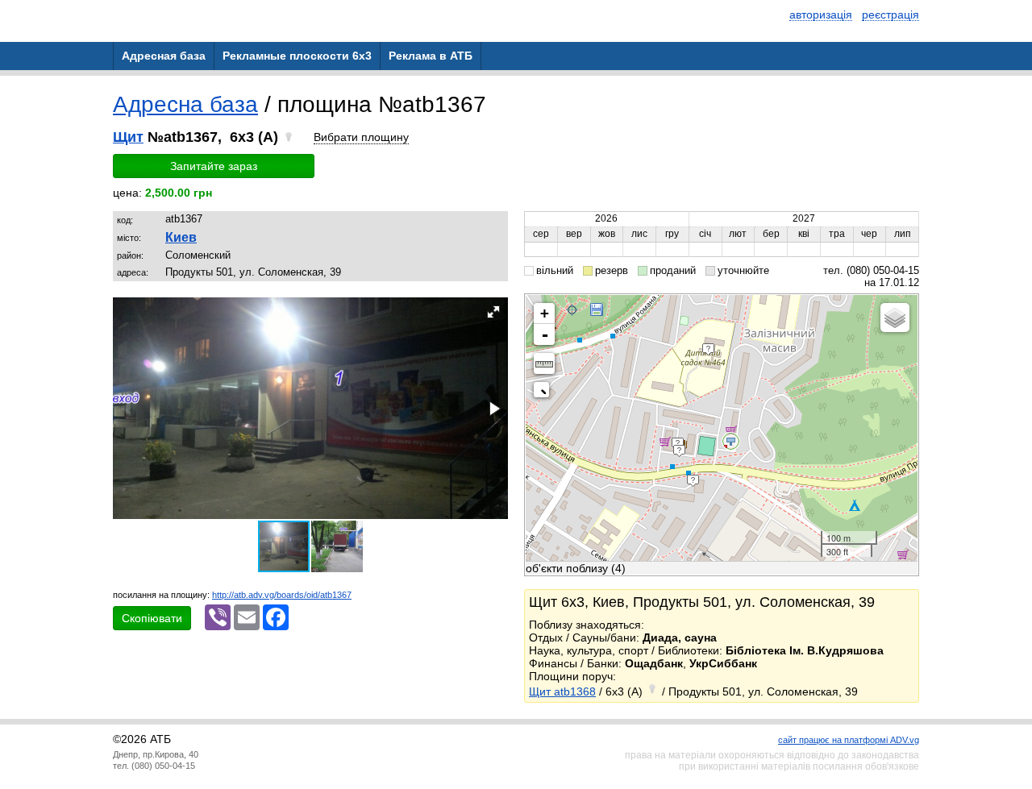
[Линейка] (544, 363)
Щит (128, 137)
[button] (493, 312)
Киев (181, 237)
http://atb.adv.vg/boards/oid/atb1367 (282, 595)
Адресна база (185, 104)
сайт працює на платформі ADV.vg (848, 740)
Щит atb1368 (562, 691)
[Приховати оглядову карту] (544, 393)
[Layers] (894, 317)
